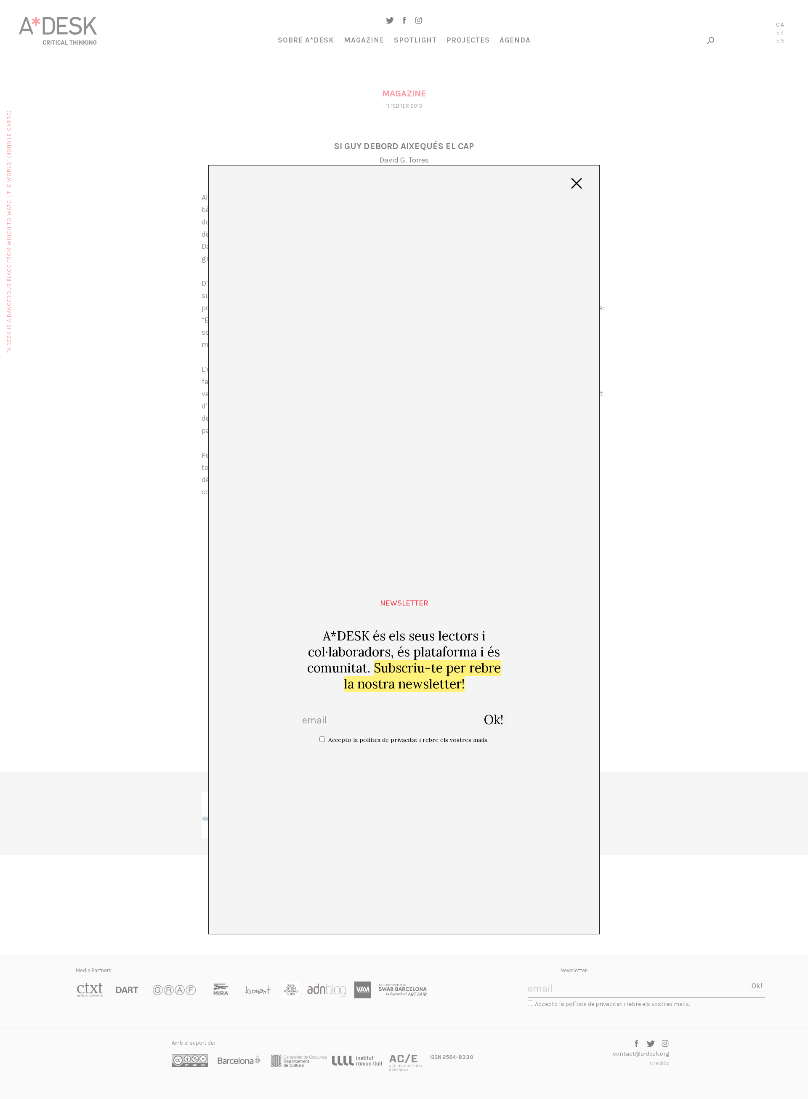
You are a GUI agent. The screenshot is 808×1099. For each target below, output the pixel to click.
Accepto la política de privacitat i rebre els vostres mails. (408, 740)
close (576, 183)
